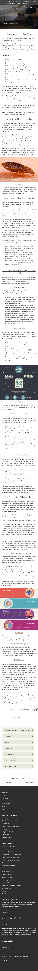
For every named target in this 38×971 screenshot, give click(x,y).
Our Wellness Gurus (7, 863)
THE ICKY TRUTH (9, 748)
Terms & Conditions (7, 956)
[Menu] (3, 8)
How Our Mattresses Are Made (10, 821)
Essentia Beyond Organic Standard (11, 826)
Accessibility (26, 956)
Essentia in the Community (9, 852)
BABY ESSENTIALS (9, 754)
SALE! (3, 809)
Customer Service (7, 874)
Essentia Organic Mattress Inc (11, 963)
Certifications (5, 834)
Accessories (5, 801)
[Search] (31, 9)
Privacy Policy (17, 956)
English (3, 960)
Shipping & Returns (7, 883)
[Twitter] (3, 918)
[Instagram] (15, 918)
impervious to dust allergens (10, 683)
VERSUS (7, 742)
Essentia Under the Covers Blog (10, 857)
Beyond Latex (5, 823)
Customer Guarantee (8, 877)
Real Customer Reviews (8, 865)
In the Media (5, 849)
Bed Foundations (6, 803)
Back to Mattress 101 (19, 778)
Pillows (4, 795)
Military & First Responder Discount (11, 885)
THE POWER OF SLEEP (10, 760)
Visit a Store (5, 894)
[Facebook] (7, 918)
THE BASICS (8, 736)
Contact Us (5, 891)
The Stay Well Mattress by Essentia (11, 854)
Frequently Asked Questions (9, 880)
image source (19, 184)
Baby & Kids (5, 798)
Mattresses (5, 792)
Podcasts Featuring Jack (8, 846)
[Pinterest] (20, 918)
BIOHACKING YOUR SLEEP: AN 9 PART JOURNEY (17, 730)
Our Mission (5, 818)
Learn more (13, 701)
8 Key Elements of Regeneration (11, 832)
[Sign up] (35, 912)
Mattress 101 (5, 829)
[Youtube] (11, 918)
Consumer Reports (7, 837)
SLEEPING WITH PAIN (10, 766)
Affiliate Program (6, 888)
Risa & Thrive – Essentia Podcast (11, 860)
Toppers (4, 806)
